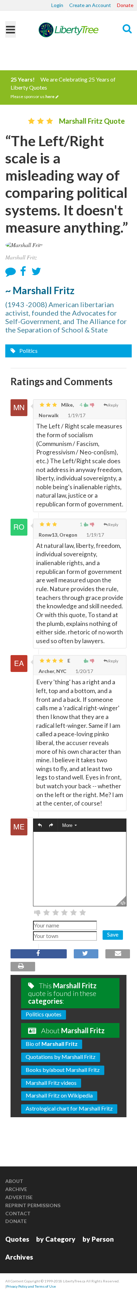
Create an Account (90, 5)
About (14, 1181)
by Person (98, 1239)
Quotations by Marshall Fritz (61, 1056)
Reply (113, 405)
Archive (16, 1189)
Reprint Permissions (32, 1205)
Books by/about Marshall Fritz (63, 1069)
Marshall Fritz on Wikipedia (59, 1095)
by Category (56, 1239)
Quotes (17, 1239)
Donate (125, 5)
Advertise (19, 1197)
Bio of (52, 1043)
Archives (19, 1257)
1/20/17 (83, 671)
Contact (18, 1213)
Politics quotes (43, 1014)
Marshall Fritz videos (51, 1082)
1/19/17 (76, 415)
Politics (28, 350)
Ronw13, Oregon (58, 535)
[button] (39, 825)
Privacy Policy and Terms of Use (31, 1286)
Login (57, 5)
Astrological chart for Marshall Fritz (69, 1108)
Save (112, 934)
